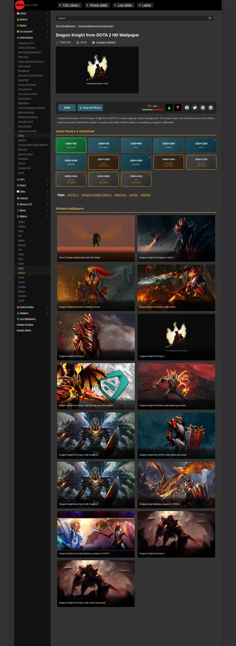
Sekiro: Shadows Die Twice (31, 61)
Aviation (22, 286)
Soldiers (22, 226)
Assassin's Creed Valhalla (30, 75)
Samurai (22, 296)
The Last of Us (25, 89)
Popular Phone (24, 330)
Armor (21, 268)
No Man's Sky (24, 168)
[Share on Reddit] (211, 108)
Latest (146, 5)
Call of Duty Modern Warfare (31, 108)
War (20, 236)
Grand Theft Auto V (27, 47)
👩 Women (22, 19)
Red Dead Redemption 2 (30, 52)
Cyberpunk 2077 (26, 43)
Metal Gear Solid (26, 112)
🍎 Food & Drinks (25, 307)
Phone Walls (98, 5)
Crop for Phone (92, 107)
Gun (20, 249)
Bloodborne (23, 71)
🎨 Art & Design (24, 31)
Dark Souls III (24, 66)
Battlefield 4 (23, 103)
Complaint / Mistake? (106, 42)
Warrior (21, 291)
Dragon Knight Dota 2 (96, 195)
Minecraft (22, 149)
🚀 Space (21, 185)
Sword (21, 263)
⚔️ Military (22, 216)
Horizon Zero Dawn (27, 84)
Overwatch (23, 159)
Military (21, 222)
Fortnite (21, 163)
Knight (21, 300)
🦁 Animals (22, 198)
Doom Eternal (24, 98)
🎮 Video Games (25, 37)
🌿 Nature (22, 25)
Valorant (22, 140)
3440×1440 (168, 159)
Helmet (21, 273)
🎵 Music (21, 210)
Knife (20, 259)
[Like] (169, 107)
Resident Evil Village (28, 117)
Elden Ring (23, 57)
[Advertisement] (180, 72)
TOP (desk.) (71, 5)
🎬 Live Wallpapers (26, 319)
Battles (21, 240)
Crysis (21, 172)
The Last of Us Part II (27, 94)
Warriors (120, 195)
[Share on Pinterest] (203, 108)
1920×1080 (168, 143)
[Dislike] (177, 107)
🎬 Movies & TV (24, 204)
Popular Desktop (25, 324)
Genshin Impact (25, 154)
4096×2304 (71, 176)
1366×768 (71, 143)
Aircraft (21, 282)
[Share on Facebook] (187, 108)
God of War (23, 80)
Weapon (22, 245)
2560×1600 (103, 159)
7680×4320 (136, 176)
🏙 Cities (21, 191)
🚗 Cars (21, 179)
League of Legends (27, 131)
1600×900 (136, 143)
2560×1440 (71, 160)
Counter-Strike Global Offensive (33, 145)
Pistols (21, 254)
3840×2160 (201, 159)
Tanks (21, 231)
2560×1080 (136, 160)
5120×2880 (103, 176)
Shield (21, 277)
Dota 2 (21, 135)
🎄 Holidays (23, 313)
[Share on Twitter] (195, 108)
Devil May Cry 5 (25, 122)
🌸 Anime (21, 13)
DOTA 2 (73, 195)
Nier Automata (24, 126)
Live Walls (125, 5)
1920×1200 (201, 143)
